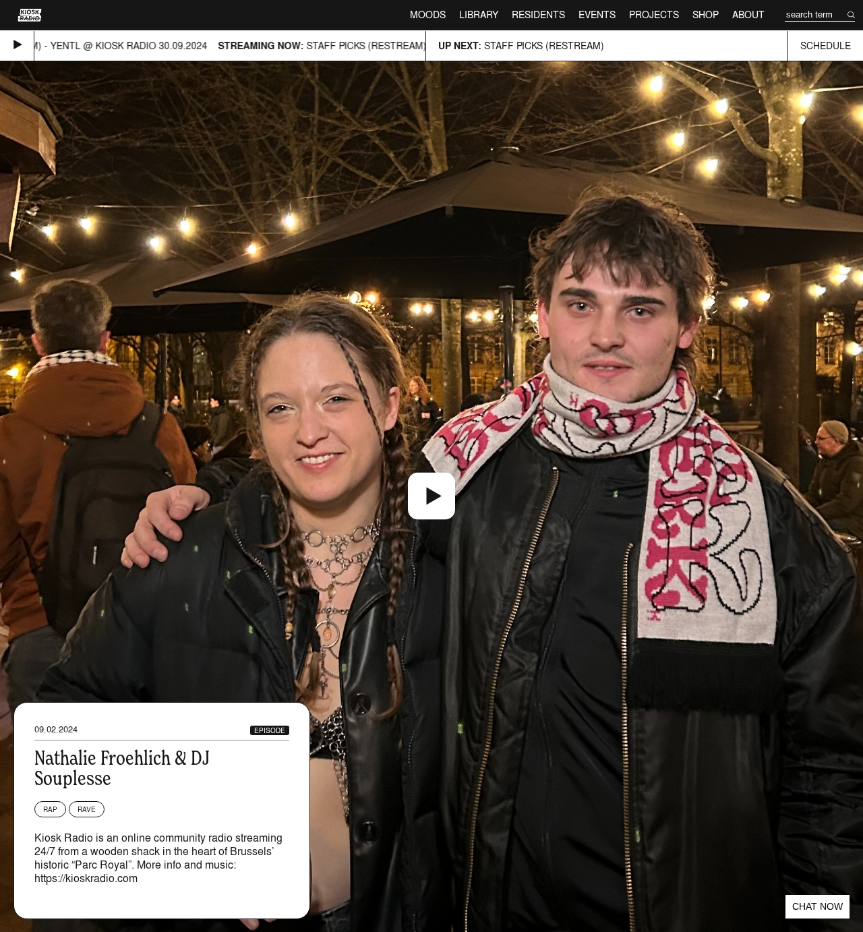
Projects (654, 14)
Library (478, 14)
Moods (428, 14)
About (748, 14)
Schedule (825, 45)
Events (597, 14)
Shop (705, 14)
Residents (538, 14)
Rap (50, 809)
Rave (87, 809)
